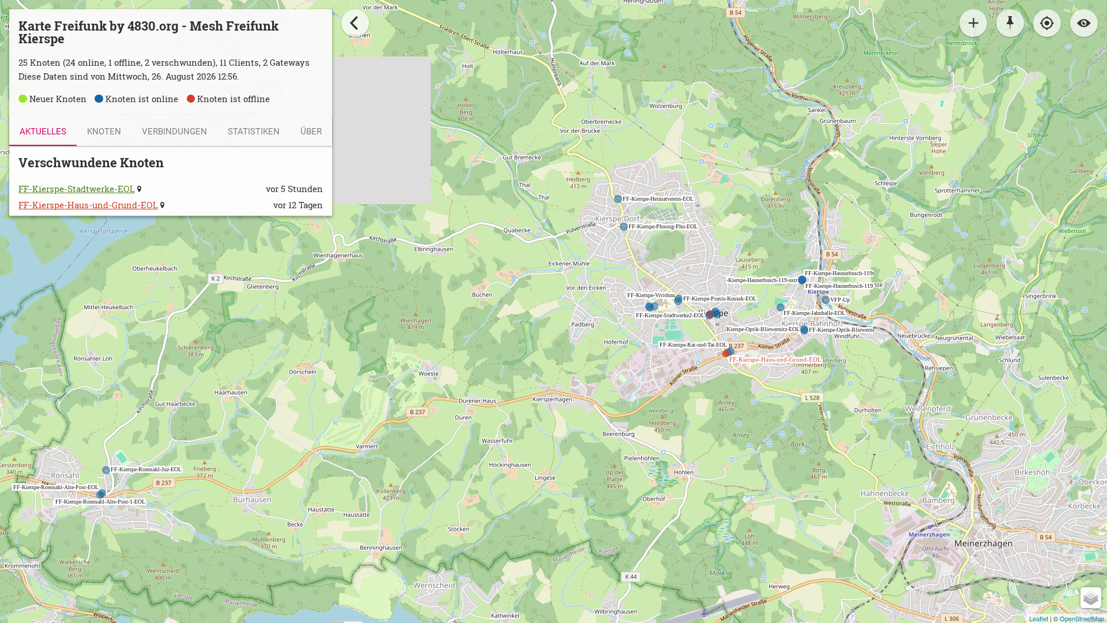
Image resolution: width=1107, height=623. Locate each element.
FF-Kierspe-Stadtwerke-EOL (76, 188)
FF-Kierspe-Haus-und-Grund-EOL (88, 205)
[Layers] (1090, 597)
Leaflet (1038, 618)
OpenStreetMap (1082, 618)
